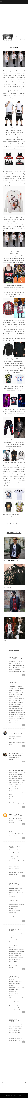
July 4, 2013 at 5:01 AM (15, 733)
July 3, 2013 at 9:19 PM (15, 684)
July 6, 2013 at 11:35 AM (16, 770)
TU (14, 148)
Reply (23, 675)
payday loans (14, 805)
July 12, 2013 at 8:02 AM (16, 833)
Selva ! (5, 640)
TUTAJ (13, 146)
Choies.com (16, 44)
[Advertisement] (14, 15)
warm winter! (7, 614)
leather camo (8, 587)
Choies (10, 44)
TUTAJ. (22, 393)
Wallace (12, 831)
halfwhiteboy (14, 732)
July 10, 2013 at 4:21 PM (16, 815)
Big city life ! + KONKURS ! (11, 560)
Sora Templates (17, 1095)
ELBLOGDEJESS (14, 814)
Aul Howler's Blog (16, 753)
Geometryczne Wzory (14, 359)
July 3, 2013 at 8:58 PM (15, 658)
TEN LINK (14, 340)
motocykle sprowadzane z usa (17, 1040)
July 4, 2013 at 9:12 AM (15, 755)
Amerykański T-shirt (15, 361)
